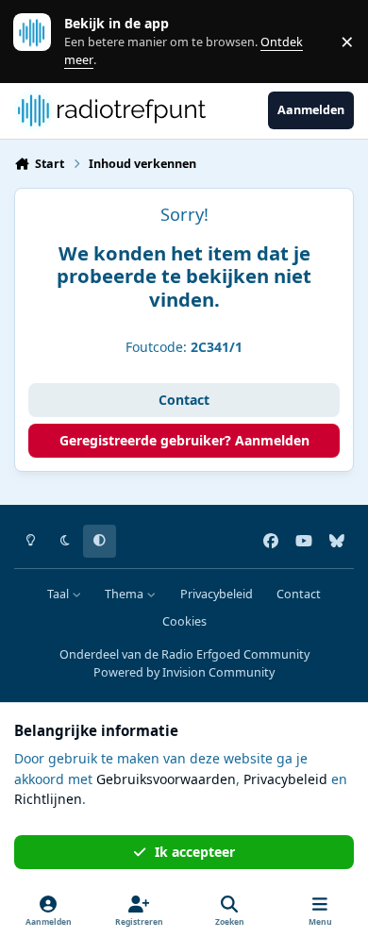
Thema (125, 594)
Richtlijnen (48, 799)
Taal (59, 594)
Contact (184, 400)
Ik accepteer (195, 852)
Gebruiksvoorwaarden (166, 779)
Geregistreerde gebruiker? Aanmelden (184, 440)
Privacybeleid (216, 594)
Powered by (184, 672)
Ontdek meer (41, 41)
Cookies (184, 621)
